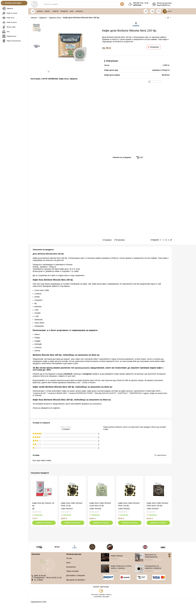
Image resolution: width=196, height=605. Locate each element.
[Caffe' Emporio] (92, 547)
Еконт (92, 383)
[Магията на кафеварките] (139, 557)
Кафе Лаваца (117, 556)
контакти (96, 404)
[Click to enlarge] (48, 71)
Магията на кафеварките (151, 556)
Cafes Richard (67, 509)
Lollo (36, 310)
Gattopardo (39, 326)
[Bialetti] (163, 547)
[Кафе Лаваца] (105, 557)
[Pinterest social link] (165, 240)
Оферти (43, 18)
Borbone (37, 307)
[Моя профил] (145, 11)
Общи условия (72, 571)
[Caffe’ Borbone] (74, 547)
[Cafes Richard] (145, 547)
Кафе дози (64, 79)
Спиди (85, 383)
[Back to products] (168, 17)
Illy (33, 509)
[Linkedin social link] (168, 240)
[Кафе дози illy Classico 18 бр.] (44, 489)
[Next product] (170, 17)
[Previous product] (165, 17)
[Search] (122, 4)
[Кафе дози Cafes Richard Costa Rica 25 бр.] (101, 489)
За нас (69, 558)
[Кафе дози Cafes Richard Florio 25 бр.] (72, 489)
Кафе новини (124, 558)
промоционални (82, 368)
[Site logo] (34, 4)
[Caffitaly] (39, 547)
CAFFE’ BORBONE (49, 79)
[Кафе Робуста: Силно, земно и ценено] (105, 568)
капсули (129, 391)
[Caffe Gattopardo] (127, 547)
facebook (68, 374)
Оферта (73, 79)
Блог (68, 563)
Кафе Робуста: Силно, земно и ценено (121, 567)
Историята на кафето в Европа (153, 567)
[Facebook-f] (169, 554)
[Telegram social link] (171, 240)
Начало (34, 18)
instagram (87, 374)
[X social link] (163, 240)
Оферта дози (55, 18)
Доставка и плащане (75, 575)
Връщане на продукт (75, 580)
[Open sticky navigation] (33, 11)
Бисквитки (71, 567)
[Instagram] (169, 556)
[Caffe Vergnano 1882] (110, 547)
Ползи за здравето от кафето (46, 408)
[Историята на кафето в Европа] (139, 568)
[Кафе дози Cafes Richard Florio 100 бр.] (129, 489)
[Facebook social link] (160, 240)
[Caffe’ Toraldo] (57, 547)
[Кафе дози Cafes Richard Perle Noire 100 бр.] (158, 489)
